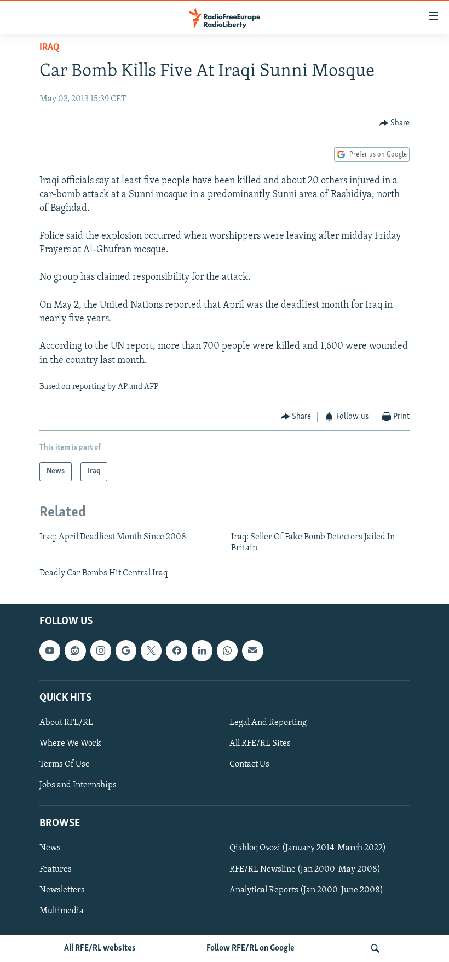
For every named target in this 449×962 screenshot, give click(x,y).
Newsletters (62, 890)
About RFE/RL (66, 722)
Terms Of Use (64, 764)
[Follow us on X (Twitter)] (151, 650)
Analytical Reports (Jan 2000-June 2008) (306, 890)
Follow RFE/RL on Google (250, 948)
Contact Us (249, 764)
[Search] (375, 948)
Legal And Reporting (268, 722)
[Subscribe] (252, 650)
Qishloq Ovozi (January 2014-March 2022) (307, 848)
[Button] (394, 123)
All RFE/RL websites (100, 948)
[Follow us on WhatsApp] (227, 650)
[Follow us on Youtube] (49, 650)
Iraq (49, 48)
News (50, 848)
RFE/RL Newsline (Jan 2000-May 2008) (305, 869)
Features (55, 869)
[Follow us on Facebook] (176, 650)
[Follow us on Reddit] (75, 650)
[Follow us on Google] (126, 650)
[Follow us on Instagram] (100, 650)
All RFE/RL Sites (260, 743)
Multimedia (61, 911)
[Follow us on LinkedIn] (202, 650)
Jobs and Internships (78, 785)
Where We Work (70, 743)
